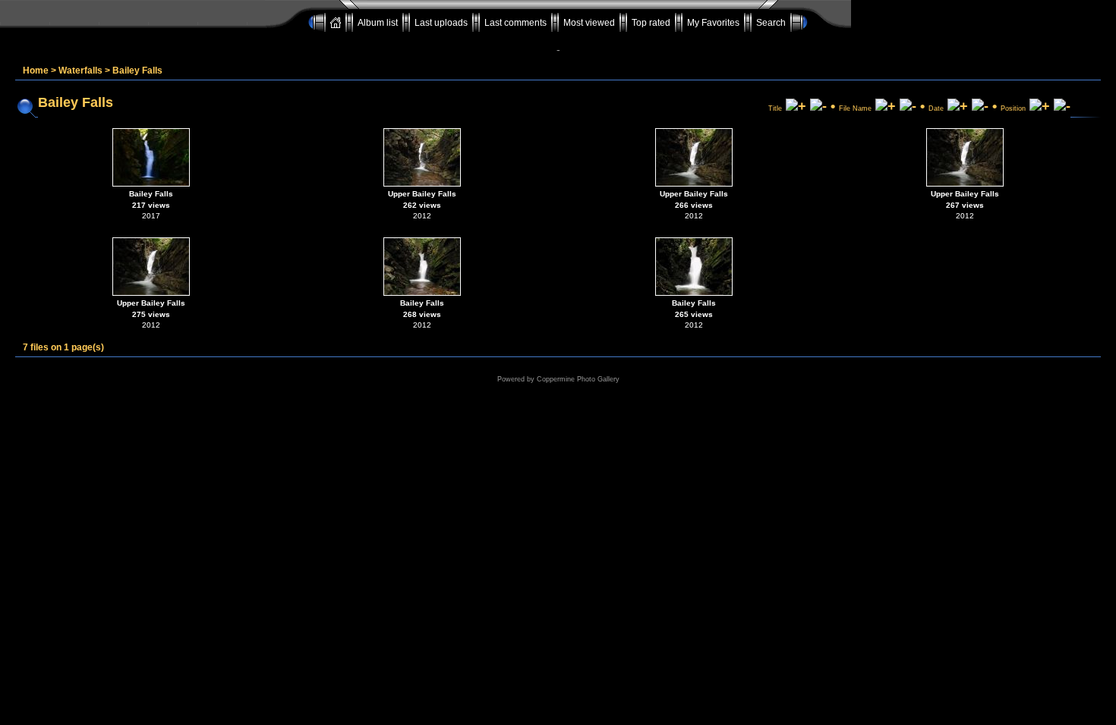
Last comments (515, 22)
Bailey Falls (137, 70)
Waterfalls (80, 70)
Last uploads (441, 22)
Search (771, 22)
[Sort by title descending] (818, 106)
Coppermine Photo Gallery (578, 379)
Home (36, 70)
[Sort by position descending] (1062, 106)
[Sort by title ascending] (796, 106)
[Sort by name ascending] (885, 106)
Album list (378, 22)
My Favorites (713, 22)
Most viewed (589, 22)
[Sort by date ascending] (957, 106)
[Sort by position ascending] (1039, 106)
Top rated (651, 22)
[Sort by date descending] (980, 106)
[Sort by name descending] (908, 106)
